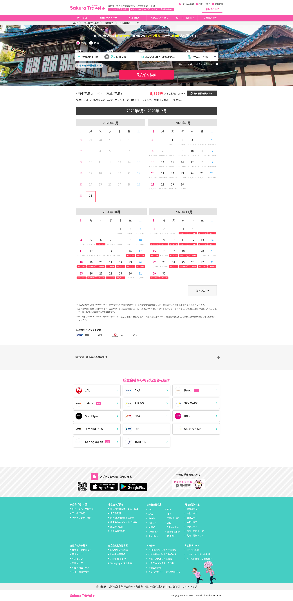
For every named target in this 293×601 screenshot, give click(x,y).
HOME (84, 17)
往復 (83, 43)
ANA (150, 513)
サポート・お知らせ (184, 17)
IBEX (169, 513)
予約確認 (214, 9)
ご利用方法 (133, 17)
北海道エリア (193, 508)
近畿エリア (192, 526)
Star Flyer (153, 536)
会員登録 (219, 4)
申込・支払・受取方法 (83, 508)
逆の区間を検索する (203, 93)
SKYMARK (153, 531)
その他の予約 (210, 17)
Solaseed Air (173, 527)
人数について (183, 64)
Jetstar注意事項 (118, 558)
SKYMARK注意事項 (119, 549)
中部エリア (192, 522)
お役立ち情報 (154, 567)
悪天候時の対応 (117, 530)
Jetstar (151, 522)
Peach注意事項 (117, 554)
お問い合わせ (204, 4)
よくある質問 (188, 4)
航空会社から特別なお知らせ (162, 554)
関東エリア (192, 517)
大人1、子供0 (200, 57)
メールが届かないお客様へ (199, 558)
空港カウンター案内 (81, 517)
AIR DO (151, 527)
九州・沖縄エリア (195, 535)
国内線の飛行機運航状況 (122, 517)
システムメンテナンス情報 (161, 563)
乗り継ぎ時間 (78, 513)
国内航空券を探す (108, 17)
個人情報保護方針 (155, 586)
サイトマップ (189, 586)
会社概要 (101, 586)
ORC (169, 522)
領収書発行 (115, 513)
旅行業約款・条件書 (132, 586)
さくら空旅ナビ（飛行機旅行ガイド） (164, 573)
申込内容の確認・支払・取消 (124, 508)
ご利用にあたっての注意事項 (162, 549)
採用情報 (113, 586)
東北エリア (192, 513)
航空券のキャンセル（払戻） (124, 522)
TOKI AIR (171, 536)
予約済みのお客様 (159, 17)
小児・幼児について (205, 64)
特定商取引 (174, 586)
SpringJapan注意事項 (121, 563)
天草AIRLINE (173, 518)
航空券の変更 (116, 526)
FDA (169, 509)
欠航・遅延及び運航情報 (160, 558)
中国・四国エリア (195, 530)
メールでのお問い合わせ (198, 554)
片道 (96, 43)
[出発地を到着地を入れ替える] (106, 56)
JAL (150, 509)
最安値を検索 (146, 74)
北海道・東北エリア (81, 549)
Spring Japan (173, 531)
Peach (151, 518)
